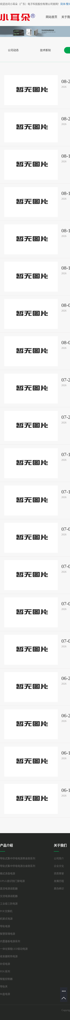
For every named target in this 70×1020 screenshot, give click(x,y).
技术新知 (45, 50)
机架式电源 (6, 918)
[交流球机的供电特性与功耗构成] (31, 277)
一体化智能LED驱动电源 (14, 949)
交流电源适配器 (9, 896)
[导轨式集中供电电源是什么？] (31, 500)
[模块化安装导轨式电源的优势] (31, 389)
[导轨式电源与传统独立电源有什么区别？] (31, 426)
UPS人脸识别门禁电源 (12, 881)
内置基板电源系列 (10, 941)
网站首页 (51, 16)
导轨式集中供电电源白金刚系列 (17, 866)
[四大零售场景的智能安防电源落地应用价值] (31, 762)
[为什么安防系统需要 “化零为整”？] (31, 463)
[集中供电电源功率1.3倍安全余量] (31, 165)
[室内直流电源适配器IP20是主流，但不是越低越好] (31, 127)
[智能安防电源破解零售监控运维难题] (31, 799)
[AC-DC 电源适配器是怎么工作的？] (31, 650)
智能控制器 (6, 979)
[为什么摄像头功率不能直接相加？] (31, 202)
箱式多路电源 (7, 873)
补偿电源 (5, 964)
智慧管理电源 (7, 933)
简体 (62, 4)
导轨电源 (5, 926)
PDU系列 (5, 971)
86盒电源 (5, 994)
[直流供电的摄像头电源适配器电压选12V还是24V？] (31, 351)
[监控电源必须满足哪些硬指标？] (31, 687)
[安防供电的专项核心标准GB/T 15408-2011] (31, 724)
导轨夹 (4, 986)
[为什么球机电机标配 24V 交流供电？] (31, 575)
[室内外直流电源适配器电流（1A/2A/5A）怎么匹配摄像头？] (31, 314)
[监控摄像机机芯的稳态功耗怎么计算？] (31, 239)
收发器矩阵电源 (9, 956)
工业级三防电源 (9, 903)
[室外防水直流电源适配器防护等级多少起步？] (31, 90)
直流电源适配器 (9, 888)
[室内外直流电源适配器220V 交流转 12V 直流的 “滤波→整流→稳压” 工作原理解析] (31, 612)
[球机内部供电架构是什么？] (31, 538)
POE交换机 (6, 911)
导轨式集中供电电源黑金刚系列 (17, 858)
